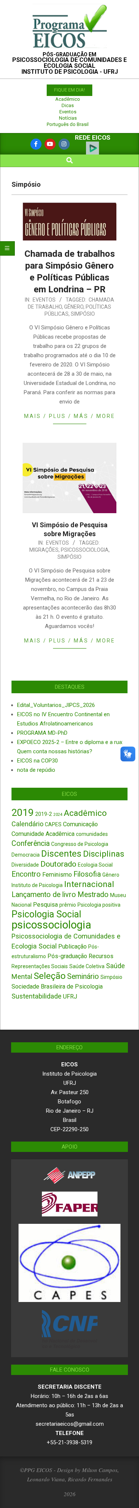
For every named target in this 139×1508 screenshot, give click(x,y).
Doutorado (58, 864)
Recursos (101, 956)
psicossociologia (85, 550)
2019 (22, 812)
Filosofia (87, 874)
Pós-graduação (67, 956)
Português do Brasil (68, 124)
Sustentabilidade (36, 996)
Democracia (25, 855)
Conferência (30, 843)
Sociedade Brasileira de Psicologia (57, 986)
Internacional (89, 884)
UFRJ (70, 996)
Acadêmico (67, 99)
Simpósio (83, 314)
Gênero (73, 307)
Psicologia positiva (98, 905)
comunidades (92, 834)
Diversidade (25, 865)
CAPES (53, 824)
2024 (57, 814)
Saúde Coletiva (87, 966)
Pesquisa (45, 904)
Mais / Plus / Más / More (69, 416)
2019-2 (43, 814)
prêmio (67, 905)
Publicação (72, 946)
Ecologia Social (95, 865)
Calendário (27, 824)
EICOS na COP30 (37, 760)
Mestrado (93, 894)
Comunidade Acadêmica (43, 833)
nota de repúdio (36, 770)
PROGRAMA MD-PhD (42, 733)
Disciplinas (103, 854)
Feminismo (57, 874)
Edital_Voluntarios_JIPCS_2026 (56, 705)
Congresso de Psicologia (79, 844)
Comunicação (80, 824)
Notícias (68, 118)
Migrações (44, 550)
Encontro (26, 874)
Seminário (83, 976)
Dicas (68, 105)
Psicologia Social (46, 914)
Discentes (61, 853)
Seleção (50, 975)
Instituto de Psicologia (37, 885)
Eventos (67, 111)
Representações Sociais (39, 966)
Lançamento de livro (43, 894)
